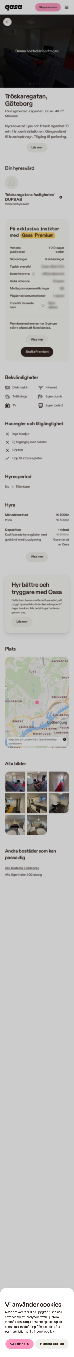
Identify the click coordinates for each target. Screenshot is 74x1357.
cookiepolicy (45, 1332)
